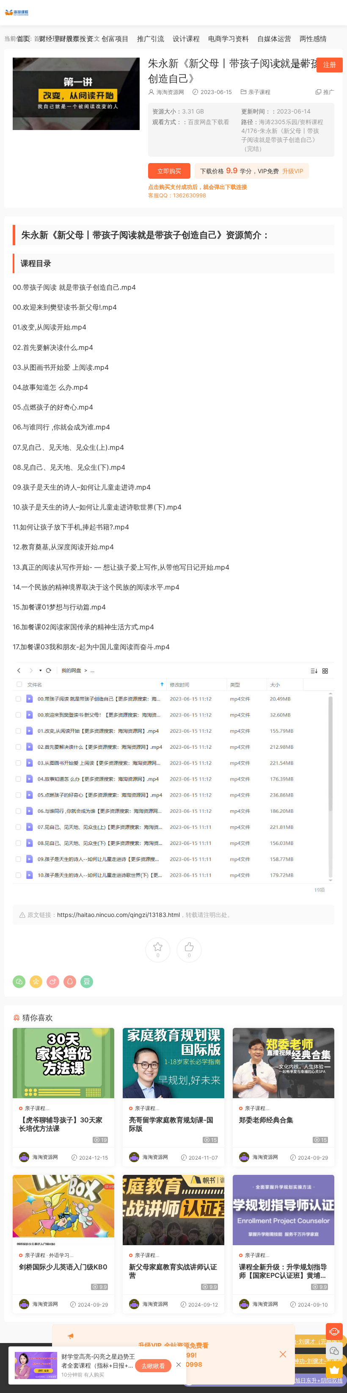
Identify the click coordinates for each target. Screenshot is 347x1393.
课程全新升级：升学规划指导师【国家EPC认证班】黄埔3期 (283, 1271)
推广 (328, 92)
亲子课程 (259, 92)
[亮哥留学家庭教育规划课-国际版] (173, 1063)
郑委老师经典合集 (266, 1120)
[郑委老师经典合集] (283, 1063)
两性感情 (313, 38)
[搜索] (279, 64)
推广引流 (150, 38)
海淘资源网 (170, 92)
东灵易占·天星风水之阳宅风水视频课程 (295, 1382)
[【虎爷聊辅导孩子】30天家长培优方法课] (63, 1063)
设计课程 (186, 38)
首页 (23, 38)
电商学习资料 (228, 38)
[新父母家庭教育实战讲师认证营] (173, 1210)
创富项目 (115, 38)
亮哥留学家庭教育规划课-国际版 (171, 1124)
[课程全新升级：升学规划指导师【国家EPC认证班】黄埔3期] (283, 1210)
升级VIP (292, 171)
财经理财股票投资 (66, 38)
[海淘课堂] (17, 12)
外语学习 (59, 1255)
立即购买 (169, 170)
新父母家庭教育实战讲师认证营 (173, 1271)
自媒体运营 (274, 38)
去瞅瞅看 (153, 1365)
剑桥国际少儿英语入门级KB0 (63, 1267)
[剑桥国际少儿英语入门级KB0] (63, 1210)
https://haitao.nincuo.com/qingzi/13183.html (118, 914)
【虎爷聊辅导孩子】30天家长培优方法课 (60, 1124)
